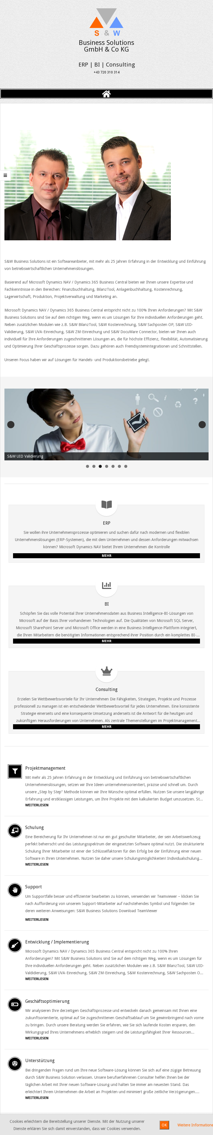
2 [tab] (93, 466)
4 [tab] (106, 466)
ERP (106, 523)
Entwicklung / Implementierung (57, 942)
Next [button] (202, 424)
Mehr (106, 556)
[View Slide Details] (106, 425)
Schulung (34, 827)
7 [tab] (125, 466)
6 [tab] (119, 466)
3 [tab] (100, 466)
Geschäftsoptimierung (47, 1001)
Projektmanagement (45, 768)
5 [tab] (113, 466)
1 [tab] (87, 466)
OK (164, 1125)
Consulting (107, 689)
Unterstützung (40, 1060)
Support (33, 886)
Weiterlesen (37, 805)
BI (107, 604)
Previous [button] (10, 424)
